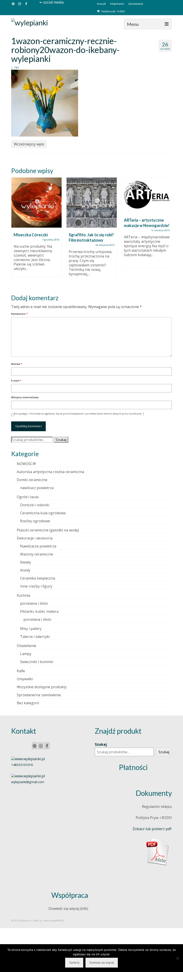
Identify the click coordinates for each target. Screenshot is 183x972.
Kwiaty (25, 562)
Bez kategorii (28, 702)
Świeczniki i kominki (36, 661)
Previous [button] (15, 232)
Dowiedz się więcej (101, 962)
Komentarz (19, 313)
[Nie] (177, 958)
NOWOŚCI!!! (26, 463)
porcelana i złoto (34, 603)
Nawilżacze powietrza (38, 546)
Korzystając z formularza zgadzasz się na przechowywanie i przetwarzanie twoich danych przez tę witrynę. (79, 413)
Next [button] (168, 232)
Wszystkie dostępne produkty (42, 686)
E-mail (16, 380)
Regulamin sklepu (157, 806)
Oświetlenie (26, 645)
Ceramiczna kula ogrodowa (43, 513)
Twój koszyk (113, 11)
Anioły (25, 570)
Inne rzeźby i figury (36, 586)
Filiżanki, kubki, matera (39, 611)
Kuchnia (23, 595)
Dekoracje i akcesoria (34, 538)
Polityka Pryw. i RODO (154, 817)
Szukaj (61, 439)
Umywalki (25, 678)
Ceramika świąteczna (37, 578)
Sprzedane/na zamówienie (39, 694)
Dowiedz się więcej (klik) (68, 908)
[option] (36, 229)
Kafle (21, 670)
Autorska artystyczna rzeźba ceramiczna (50, 471)
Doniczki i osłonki (34, 504)
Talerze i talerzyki (35, 636)
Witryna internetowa (25, 397)
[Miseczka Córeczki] (36, 203)
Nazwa (16, 364)
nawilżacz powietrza (37, 487)
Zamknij (74, 962)
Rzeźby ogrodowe (35, 521)
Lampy (25, 653)
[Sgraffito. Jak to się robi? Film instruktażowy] (92, 203)
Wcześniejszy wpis (29, 144)
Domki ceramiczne (32, 479)
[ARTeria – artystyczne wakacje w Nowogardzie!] (147, 195)
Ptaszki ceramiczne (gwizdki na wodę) (48, 530)
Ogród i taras (28, 496)
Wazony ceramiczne (36, 554)
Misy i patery (31, 628)
